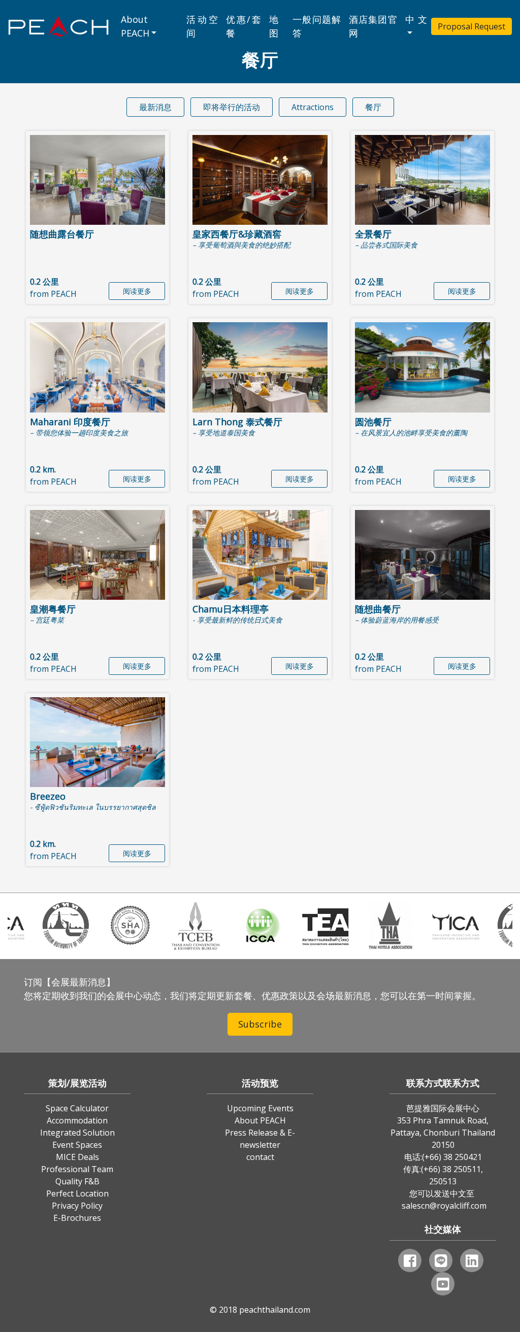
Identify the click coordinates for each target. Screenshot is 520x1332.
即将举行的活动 (231, 107)
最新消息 (155, 107)
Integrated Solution (77, 1132)
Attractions (312, 107)
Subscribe (260, 1024)
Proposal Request (471, 26)
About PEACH (135, 26)
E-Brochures (77, 1217)
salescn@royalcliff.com (444, 1205)
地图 (273, 26)
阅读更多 (137, 291)
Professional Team (77, 1169)
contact (260, 1157)
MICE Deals (77, 1157)
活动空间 (202, 26)
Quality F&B (77, 1181)
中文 (416, 19)
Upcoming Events (260, 1108)
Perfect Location (77, 1193)
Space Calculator (77, 1108)
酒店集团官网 (373, 26)
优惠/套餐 (243, 26)
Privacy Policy (77, 1205)
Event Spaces (77, 1144)
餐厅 (373, 107)
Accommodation (77, 1120)
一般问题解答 (316, 26)
